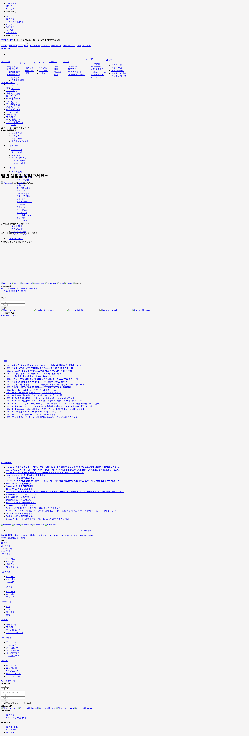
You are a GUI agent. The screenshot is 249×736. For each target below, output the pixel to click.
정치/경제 (15, 94)
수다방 (12, 129)
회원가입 (12, 538)
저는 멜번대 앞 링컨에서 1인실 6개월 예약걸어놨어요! (38, 519)
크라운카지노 (69, 46)
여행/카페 (13, 112)
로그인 (4, 538)
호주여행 (86, 46)
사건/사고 (15, 91)
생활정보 (15, 77)
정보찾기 (21, 538)
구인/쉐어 (89, 59)
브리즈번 (45, 46)
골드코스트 (35, 46)
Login (4, 308)
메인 (8, 88)
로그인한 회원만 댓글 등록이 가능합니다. (20, 288)
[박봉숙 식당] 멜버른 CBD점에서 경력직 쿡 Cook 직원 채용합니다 (40, 398)
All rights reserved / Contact (47, 535)
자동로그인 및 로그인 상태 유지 (17, 703)
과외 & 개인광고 (98, 72)
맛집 (79, 46)
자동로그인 (9, 313)
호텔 (13, 124)
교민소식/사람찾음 (76, 74)
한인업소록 (16, 172)
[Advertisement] (83, 152)
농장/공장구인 (97, 69)
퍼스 (26, 46)
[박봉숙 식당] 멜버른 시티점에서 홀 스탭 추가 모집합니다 (36, 395)
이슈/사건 (15, 102)
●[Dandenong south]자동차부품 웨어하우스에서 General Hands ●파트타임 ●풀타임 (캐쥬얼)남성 (53, 403)
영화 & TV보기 (16, 239)
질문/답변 (72, 69)
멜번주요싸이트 (118, 73)
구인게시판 (96, 64)
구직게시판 (96, 66)
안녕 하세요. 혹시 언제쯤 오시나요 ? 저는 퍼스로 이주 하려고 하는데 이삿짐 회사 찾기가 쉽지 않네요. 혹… (62, 511)
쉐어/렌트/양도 (97, 74)
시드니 (4, 46)
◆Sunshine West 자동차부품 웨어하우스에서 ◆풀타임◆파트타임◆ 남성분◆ (45, 409)
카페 (20, 46)
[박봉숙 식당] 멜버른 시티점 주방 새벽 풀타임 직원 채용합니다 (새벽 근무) (44, 401)
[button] (3, 291)
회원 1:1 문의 (12, 727)
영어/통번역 (22, 221)
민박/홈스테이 (17, 229)
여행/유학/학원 (23, 180)
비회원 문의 (11, 730)
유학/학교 (15, 72)
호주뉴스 (13, 84)
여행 (56, 66)
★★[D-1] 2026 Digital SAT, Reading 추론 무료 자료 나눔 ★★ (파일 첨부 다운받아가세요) (50, 406)
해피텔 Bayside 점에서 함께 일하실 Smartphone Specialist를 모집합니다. (42, 417)
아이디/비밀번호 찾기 (16, 718)
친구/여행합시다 (75, 72)
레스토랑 (13, 46)
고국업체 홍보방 (118, 76)
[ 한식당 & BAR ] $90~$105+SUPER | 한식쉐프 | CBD (34, 412)
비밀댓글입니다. (21, 494)
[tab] (124, 554)
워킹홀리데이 (17, 80)
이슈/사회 (15, 88)
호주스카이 (56, 46)
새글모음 (10, 732)
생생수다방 (16, 133)
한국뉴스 (15, 108)
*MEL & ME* (7, 40)
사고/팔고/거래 (97, 77)
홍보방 (109, 60)
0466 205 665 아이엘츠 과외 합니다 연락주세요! (33, 508)
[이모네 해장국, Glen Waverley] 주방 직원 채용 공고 (33, 392)
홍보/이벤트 (16, 226)
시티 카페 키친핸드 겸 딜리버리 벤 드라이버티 (31, 414)
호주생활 (5, 61)
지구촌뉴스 (39, 63)
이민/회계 (11, 69)
